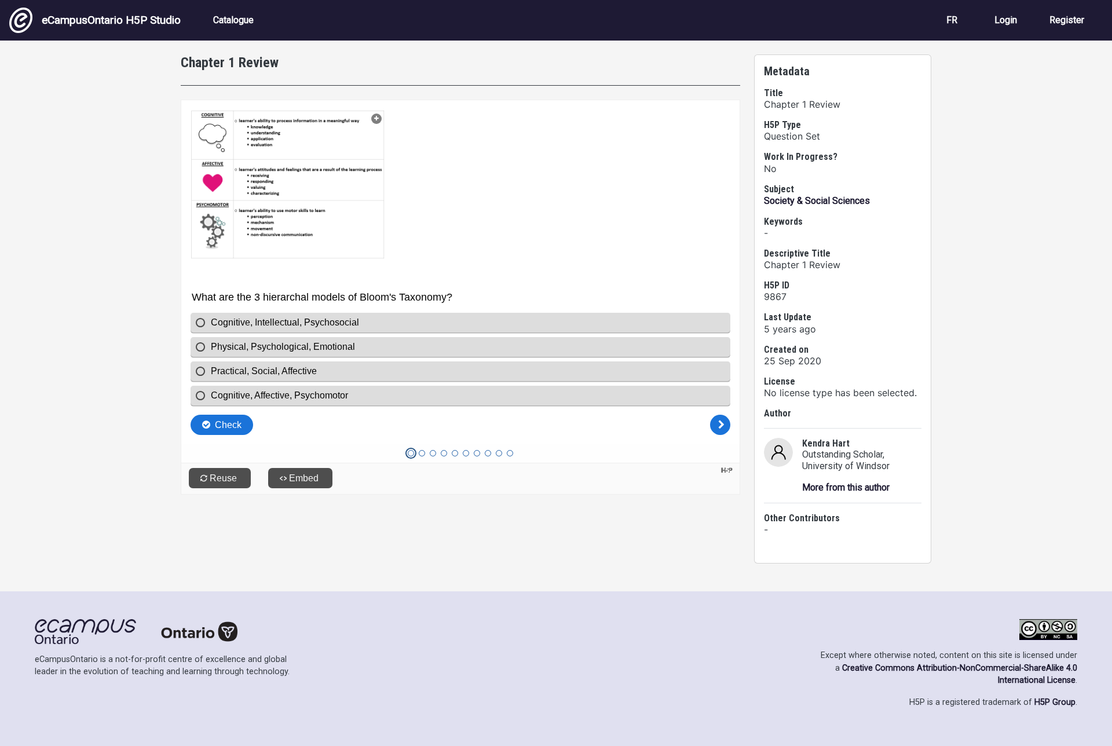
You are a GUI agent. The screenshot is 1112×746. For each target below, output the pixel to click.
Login (1005, 19)
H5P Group (1055, 702)
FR (951, 19)
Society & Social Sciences (817, 200)
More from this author (846, 487)
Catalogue (233, 19)
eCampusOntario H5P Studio (111, 20)
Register (1066, 19)
